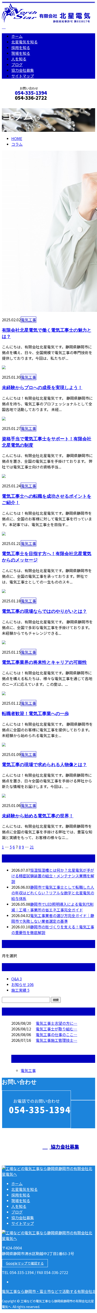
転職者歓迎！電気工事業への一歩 (35, 713)
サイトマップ (22, 76)
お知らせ (22, 984)
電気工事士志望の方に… (56, 1023)
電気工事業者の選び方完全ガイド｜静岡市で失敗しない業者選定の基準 (52, 918)
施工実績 (20, 990)
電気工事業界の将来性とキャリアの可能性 (44, 662)
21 (32, 847)
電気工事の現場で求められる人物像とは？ (44, 764)
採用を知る (20, 47)
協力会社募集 (22, 70)
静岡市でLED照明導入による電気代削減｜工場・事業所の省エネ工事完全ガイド (52, 907)
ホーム (17, 36)
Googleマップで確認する (25, 1263)
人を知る (18, 59)
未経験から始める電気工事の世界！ (37, 816)
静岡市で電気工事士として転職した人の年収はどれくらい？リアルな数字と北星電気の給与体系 (52, 892)
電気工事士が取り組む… (56, 1029)
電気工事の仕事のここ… (56, 1034)
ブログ (17, 64)
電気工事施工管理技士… (56, 1040)
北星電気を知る (24, 42)
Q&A (16, 979)
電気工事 (28, 319)
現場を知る (20, 53)
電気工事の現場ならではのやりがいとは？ (44, 611)
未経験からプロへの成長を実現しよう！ (42, 387)
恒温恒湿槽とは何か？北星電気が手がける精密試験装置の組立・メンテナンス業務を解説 (52, 875)
